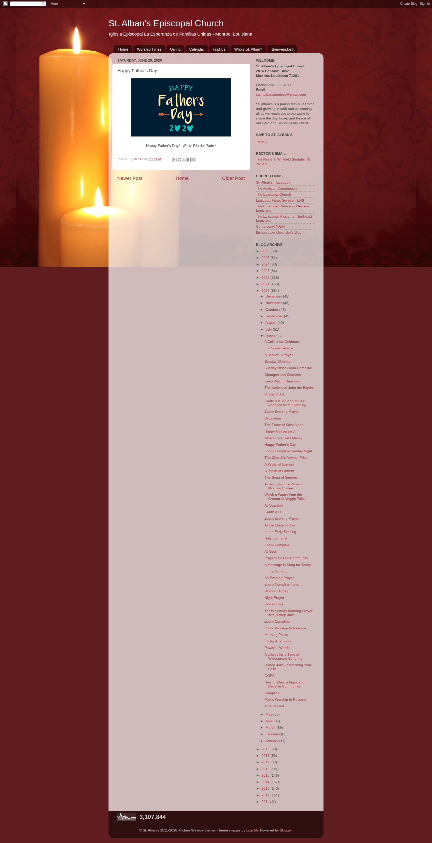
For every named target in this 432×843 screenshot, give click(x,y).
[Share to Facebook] (189, 159)
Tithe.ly (261, 141)
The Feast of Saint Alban (284, 425)
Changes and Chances (282, 375)
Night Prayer (274, 598)
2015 (266, 775)
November (274, 303)
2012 (266, 795)
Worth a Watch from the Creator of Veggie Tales (285, 497)
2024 (266, 264)
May (269, 714)
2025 (266, 258)
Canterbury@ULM (270, 226)
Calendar (196, 49)
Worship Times (149, 49)
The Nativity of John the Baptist (289, 388)
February (273, 734)
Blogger (286, 830)
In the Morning (276, 571)
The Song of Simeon (280, 477)
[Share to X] (184, 159)
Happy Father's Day (280, 445)
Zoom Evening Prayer (281, 411)
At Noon (270, 551)
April (270, 721)
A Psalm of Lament (279, 464)
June (270, 336)
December (274, 296)
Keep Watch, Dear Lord (283, 381)
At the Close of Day (279, 525)
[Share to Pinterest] (193, 159)
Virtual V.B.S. (274, 394)
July (269, 329)
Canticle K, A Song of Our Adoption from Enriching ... (287, 403)
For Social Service (278, 348)
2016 (266, 769)
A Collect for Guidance (282, 342)
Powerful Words (277, 648)
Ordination (272, 418)
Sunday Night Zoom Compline (288, 368)
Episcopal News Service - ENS (280, 200)
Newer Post (129, 178)
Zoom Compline (277, 545)
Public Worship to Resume (285, 628)
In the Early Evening (280, 532)
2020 (266, 291)
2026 (266, 251)
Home (123, 49)
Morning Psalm (276, 635)
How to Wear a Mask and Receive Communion (284, 684)
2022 (266, 277)
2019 (266, 749)
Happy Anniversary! (279, 431)
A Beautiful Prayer (278, 355)
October (272, 310)
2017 (266, 762)
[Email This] (174, 159)
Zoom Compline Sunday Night (288, 451)
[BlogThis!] (179, 159)
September (275, 316)
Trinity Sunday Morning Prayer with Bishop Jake (288, 613)
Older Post (233, 178)
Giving (175, 49)
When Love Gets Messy (283, 438)
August (272, 323)
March (271, 728)
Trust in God (274, 706)
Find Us (219, 49)
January (272, 741)
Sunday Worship (277, 361)
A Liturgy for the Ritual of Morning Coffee (284, 486)
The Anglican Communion (276, 188)
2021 (266, 284)
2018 (266, 756)
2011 (266, 802)
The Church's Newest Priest (286, 458)
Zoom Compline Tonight (283, 584)
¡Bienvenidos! (281, 49)
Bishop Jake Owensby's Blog (279, 232)
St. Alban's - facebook (273, 182)
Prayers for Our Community (286, 558)
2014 (266, 782)
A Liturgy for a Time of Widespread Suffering (283, 656)
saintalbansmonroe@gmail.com (281, 94)
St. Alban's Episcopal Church (166, 23)
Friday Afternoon (277, 641)
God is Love (274, 604)
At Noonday (273, 505)
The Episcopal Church (273, 194)
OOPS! (270, 676)
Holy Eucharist (275, 538)
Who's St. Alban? (248, 49)
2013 (266, 788)
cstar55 (252, 830)
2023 (266, 271)
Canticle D (272, 512)
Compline (272, 693)
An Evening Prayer (279, 578)
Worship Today (276, 591)
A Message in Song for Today (287, 565)
